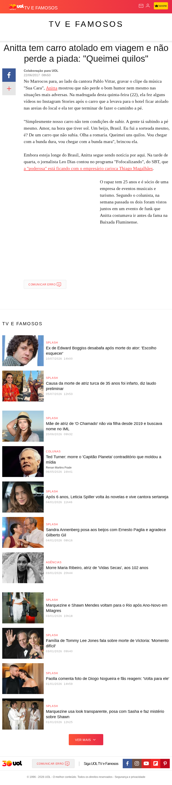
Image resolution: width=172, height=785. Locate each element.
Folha (135, 20)
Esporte (151, 20)
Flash (28, 20)
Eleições (44, 20)
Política (81, 20)
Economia (117, 20)
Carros (98, 20)
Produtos (10, 20)
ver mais (83, 740)
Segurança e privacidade (129, 777)
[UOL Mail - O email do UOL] (141, 5)
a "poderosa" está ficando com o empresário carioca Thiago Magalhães (88, 168)
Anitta (51, 87)
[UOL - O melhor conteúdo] (16, 7)
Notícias (63, 20)
